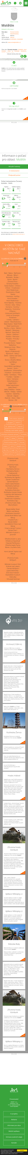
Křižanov (12, 311)
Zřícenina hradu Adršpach (12, 559)
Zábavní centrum (8, 454)
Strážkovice (8, 370)
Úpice (9, 379)
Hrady (7, 438)
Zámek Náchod (12, 482)
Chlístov (17, 286)
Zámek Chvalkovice (12, 479)
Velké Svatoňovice (12, 385)
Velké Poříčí (12, 383)
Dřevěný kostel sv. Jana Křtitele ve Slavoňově (13, 540)
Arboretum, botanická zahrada (9, 434)
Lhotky (9, 320)
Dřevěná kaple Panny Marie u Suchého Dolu (13, 546)
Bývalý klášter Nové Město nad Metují (13, 510)
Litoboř (6, 322)
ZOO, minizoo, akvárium (16, 419)
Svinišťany (13, 375)
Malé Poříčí (18, 324)
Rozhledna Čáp (12, 501)
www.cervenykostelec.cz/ (14, 42)
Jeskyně (5, 446)
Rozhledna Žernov (13, 469)
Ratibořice (12, 345)
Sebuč (16, 353)
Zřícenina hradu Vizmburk (12, 459)
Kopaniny (8, 309)
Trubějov (9, 377)
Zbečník (7, 398)
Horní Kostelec (12, 298)
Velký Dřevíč (12, 387)
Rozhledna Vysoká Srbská (13, 492)
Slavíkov (13, 358)
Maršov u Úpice (9, 328)
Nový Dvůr (15, 332)
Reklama (14, 1119)
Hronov (8, 305)
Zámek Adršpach (13, 568)
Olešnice (15, 334)
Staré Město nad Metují (12, 366)
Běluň (16, 275)
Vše (6, 419)
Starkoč (9, 368)
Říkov (18, 347)
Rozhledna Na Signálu (12, 477)
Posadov (9, 339)
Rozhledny (24, 434)
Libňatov (16, 320)
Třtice (20, 375)
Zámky (13, 438)
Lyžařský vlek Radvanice (13, 494)
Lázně (12, 446)
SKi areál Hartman (13, 579)
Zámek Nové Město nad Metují (13, 516)
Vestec (18, 389)
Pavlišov (8, 337)
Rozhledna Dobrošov (12, 490)
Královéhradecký (14, 34)
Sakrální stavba (20, 454)
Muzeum (22, 450)
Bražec (16, 277)
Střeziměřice (17, 370)
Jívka (13, 305)
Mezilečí (8, 330)
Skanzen (20, 426)
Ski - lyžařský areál (10, 426)
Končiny (16, 307)
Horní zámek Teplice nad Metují (13, 552)
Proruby (16, 339)
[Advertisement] (14, 138)
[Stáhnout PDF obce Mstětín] (22, 56)
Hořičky (16, 296)
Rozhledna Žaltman (12, 486)
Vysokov (9, 394)
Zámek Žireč (12, 530)
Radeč (18, 343)
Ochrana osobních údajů (14, 1137)
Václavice (15, 379)
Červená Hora (12, 281)
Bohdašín (20, 49)
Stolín (16, 368)
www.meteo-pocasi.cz (19, 234)
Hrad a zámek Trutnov (13, 528)
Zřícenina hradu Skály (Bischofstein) (12, 504)
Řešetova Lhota (10, 347)
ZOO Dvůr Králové (12, 573)
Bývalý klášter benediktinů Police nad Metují (13, 524)
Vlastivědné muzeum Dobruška (12, 576)
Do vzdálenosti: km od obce (12, 258)
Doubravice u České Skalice (13, 293)
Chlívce (7, 288)
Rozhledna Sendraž (13, 513)
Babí (5, 273)
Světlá (6, 375)
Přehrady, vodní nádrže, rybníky (14, 430)
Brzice (9, 279)
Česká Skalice (9, 286)
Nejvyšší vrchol (21, 446)
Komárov (9, 307)
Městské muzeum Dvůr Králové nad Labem (13, 565)
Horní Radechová (12, 301)
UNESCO (18, 423)
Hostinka (18, 303)
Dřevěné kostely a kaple (10, 442)
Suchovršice (16, 373)
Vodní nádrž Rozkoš (12, 484)
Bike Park (5, 450)
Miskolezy (16, 330)
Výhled (19, 392)
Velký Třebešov (9, 389)
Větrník (6, 392)
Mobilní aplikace (14, 1131)
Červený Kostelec (14, 32)
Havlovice (9, 296)
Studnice (8, 373)
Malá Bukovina (15, 322)
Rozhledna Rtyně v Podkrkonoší (12, 472)
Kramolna (16, 309)
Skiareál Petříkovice (13, 543)
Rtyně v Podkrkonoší (12, 351)
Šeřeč (6, 356)
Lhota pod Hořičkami (12, 313)
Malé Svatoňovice (13, 326)
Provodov (12, 341)
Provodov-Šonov (9, 343)
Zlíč (16, 400)
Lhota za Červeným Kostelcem (17, 51)
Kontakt (14, 1143)
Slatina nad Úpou (15, 356)
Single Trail (14, 450)
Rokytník (12, 349)
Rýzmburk (9, 353)
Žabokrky (16, 394)
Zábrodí (9, 396)
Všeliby (13, 392)
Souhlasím (22, 1150)
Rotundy (22, 442)
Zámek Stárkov (12, 488)
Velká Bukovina (12, 381)
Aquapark (10, 423)
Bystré (15, 279)
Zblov (13, 398)
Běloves (9, 275)
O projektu (14, 1114)
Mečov (18, 328)
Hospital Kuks (13, 520)
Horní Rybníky (9, 303)
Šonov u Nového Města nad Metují (13, 361)
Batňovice (17, 273)
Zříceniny (20, 438)
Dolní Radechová (12, 290)
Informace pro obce (14, 1125)
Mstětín (7, 25)
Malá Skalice (8, 324)
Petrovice (16, 337)
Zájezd (16, 396)
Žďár (18, 398)
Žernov (10, 400)
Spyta (13, 364)
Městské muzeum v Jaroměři (13, 533)
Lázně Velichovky (12, 571)
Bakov (11, 273)
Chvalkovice (16, 288)
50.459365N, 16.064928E (16, 39)
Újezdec (16, 377)
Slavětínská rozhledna (12, 499)
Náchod (12, 37)
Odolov (8, 334)
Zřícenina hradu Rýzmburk (12, 466)
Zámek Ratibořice (13, 475)
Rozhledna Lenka (13, 496)
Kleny (18, 305)
